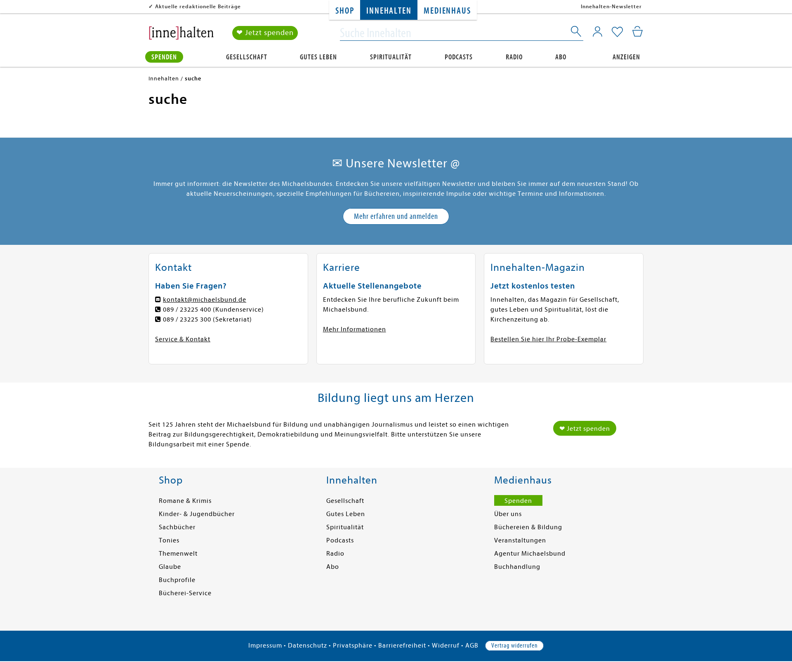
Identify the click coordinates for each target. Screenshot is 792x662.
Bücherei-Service (185, 593)
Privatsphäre (352, 645)
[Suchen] (576, 33)
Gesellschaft (246, 57)
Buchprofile (177, 580)
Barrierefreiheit (402, 645)
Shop (344, 11)
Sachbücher (177, 527)
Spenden (164, 57)
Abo (560, 57)
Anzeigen (626, 57)
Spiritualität (391, 57)
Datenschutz (307, 645)
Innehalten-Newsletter (611, 6)
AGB (471, 645)
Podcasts (459, 57)
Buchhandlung (517, 566)
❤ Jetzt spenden (265, 32)
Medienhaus (447, 11)
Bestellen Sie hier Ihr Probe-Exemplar (548, 339)
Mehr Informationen (354, 329)
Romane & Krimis (185, 501)
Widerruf (446, 645)
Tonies (169, 540)
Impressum (265, 645)
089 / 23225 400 (187, 309)
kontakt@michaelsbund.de (204, 299)
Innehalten (388, 11)
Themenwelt (178, 553)
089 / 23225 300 (187, 319)
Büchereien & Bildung (528, 527)
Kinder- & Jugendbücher (197, 514)
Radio (514, 57)
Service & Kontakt (182, 339)
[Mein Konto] (597, 31)
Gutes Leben (318, 57)
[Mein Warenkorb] (638, 31)
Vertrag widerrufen (514, 645)
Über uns (508, 514)
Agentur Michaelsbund (530, 553)
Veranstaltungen (520, 540)
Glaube (170, 566)
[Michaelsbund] (181, 35)
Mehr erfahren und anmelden (396, 216)
